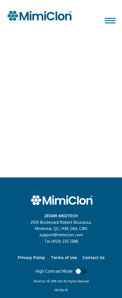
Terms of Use (64, 257)
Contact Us (93, 257)
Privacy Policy (31, 257)
